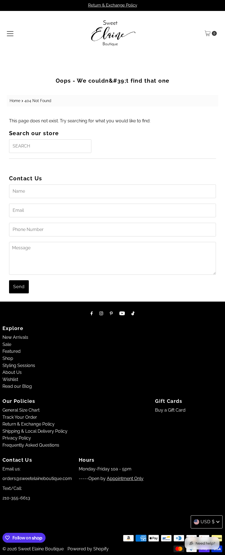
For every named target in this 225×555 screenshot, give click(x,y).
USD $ (208, 521)
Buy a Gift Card (170, 410)
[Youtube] (122, 313)
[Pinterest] (111, 313)
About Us (12, 372)
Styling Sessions (18, 365)
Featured (11, 351)
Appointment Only (125, 478)
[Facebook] (92, 313)
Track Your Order (19, 417)
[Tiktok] (132, 313)
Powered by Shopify (88, 548)
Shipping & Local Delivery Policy (35, 431)
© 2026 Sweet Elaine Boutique (33, 548)
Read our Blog (17, 386)
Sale (6, 344)
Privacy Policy (16, 438)
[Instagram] (101, 313)
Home (15, 100)
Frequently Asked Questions (30, 445)
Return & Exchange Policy (112, 5)
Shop (7, 358)
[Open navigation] (10, 33)
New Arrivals (15, 337)
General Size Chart (21, 410)
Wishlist (10, 379)
